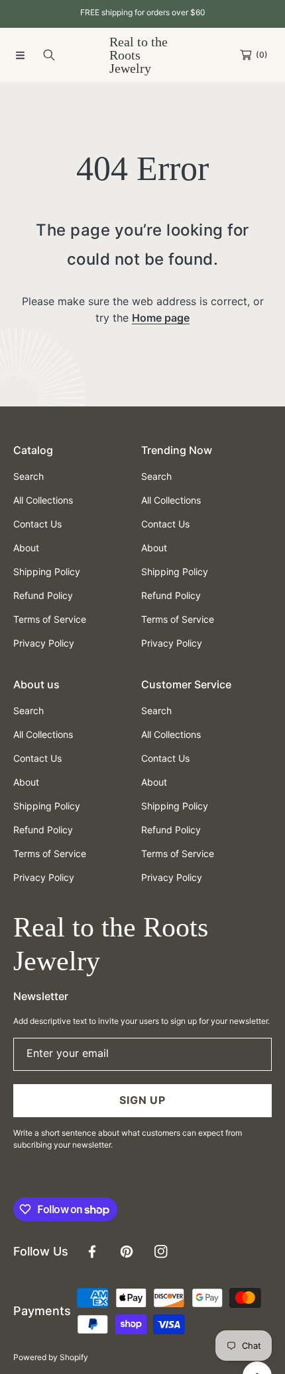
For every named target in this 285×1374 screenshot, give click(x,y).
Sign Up (142, 1100)
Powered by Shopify (50, 1357)
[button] (19, 54)
